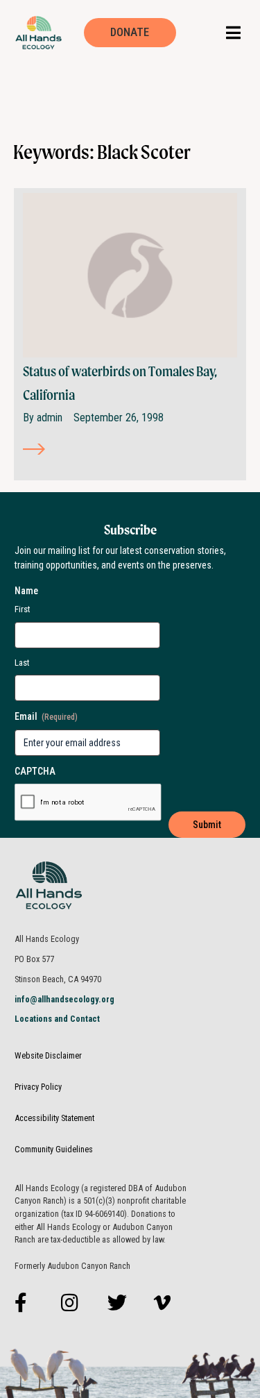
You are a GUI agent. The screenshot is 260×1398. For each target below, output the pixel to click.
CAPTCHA (35, 771)
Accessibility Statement (54, 1118)
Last (22, 662)
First (23, 609)
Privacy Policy (38, 1086)
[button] (233, 32)
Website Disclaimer (48, 1055)
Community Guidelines (54, 1149)
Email (46, 716)
